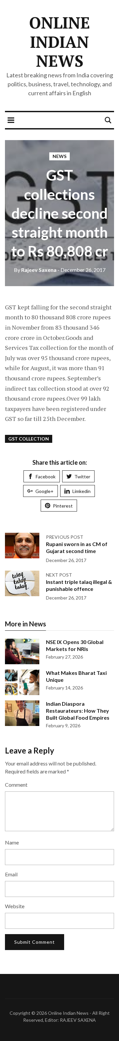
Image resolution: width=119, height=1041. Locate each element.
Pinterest (63, 506)
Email (11, 874)
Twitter (82, 476)
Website (14, 906)
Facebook (46, 476)
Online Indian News (59, 41)
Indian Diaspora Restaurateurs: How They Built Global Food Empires (77, 710)
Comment (16, 784)
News (59, 156)
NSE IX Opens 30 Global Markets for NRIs (74, 645)
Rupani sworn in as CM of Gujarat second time (76, 547)
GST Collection (28, 438)
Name (12, 842)
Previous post (64, 537)
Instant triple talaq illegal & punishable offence (79, 585)
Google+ (44, 491)
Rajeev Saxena (35, 270)
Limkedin (81, 491)
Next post (59, 575)
